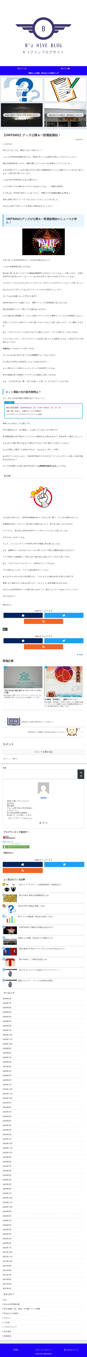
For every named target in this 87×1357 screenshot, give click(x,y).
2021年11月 (7, 1256)
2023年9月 (7, 1157)
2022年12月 (7, 1197)
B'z (6, 629)
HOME (15, 1350)
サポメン (7, 1317)
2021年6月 (7, 1279)
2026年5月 (7, 1012)
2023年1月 (7, 1193)
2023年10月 (7, 1152)
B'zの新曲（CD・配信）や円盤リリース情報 (22, 1308)
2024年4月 (7, 1125)
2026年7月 (7, 1003)
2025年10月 (7, 1043)
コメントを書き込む (43, 752)
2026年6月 (7, 1007)
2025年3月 (7, 1075)
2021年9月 (7, 1265)
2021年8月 (7, 1270)
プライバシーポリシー (43, 1350)
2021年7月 (7, 1274)
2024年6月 (7, 1116)
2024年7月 (7, 1111)
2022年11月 (7, 1202)
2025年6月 (7, 1062)
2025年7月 (7, 1057)
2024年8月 (7, 1107)
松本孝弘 (7, 1331)
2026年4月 (7, 1016)
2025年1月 (7, 1084)
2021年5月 (7, 1283)
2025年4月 (7, 1071)
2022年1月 (7, 1247)
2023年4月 (7, 1179)
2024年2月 (7, 1134)
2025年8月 (7, 1052)
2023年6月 (7, 1170)
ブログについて (10, 1326)
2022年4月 (7, 1234)
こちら (29, 818)
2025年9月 (7, 1048)
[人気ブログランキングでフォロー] (16, 847)
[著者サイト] (23, 615)
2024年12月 (7, 1089)
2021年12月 (7, 1252)
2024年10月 (7, 1098)
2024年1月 (7, 1139)
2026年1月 (7, 1030)
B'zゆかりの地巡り (11, 1313)
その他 (7, 1322)
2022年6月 (7, 1225)
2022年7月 (7, 1220)
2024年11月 (7, 1093)
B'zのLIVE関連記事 (12, 1304)
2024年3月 (7, 1130)
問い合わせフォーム (71, 1350)
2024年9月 (7, 1102)
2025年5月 (7, 1066)
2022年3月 (7, 1238)
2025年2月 (7, 1080)
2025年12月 (7, 1034)
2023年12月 (7, 1143)
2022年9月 (7, 1211)
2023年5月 (7, 1175)
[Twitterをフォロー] (63, 615)
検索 (4, 767)
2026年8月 (7, 998)
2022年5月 (7, 1229)
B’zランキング (8, 841)
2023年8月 (7, 1161)
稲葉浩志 (7, 1336)
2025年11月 (7, 1039)
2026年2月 (7, 1025)
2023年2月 (7, 1188)
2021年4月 (7, 1288)
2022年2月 (7, 1243)
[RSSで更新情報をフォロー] (43, 621)
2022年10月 (7, 1207)
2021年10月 (7, 1261)
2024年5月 (7, 1120)
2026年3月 (7, 1021)
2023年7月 (7, 1166)
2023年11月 (7, 1148)
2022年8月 (7, 1216)
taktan (44, 797)
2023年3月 (7, 1184)
